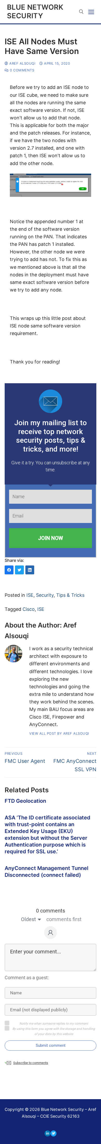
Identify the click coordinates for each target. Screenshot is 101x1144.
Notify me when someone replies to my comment (53, 1023)
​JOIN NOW (50, 538)
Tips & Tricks (70, 595)
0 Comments (21, 70)
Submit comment (51, 1045)
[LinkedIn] (48, 1133)
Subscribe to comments (30, 1063)
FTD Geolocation (25, 801)
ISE (29, 595)
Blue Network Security (35, 11)
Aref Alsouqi (21, 63)
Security (45, 595)
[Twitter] (53, 1133)
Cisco (29, 609)
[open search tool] (81, 11)
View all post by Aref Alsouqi (59, 733)
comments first (64, 919)
